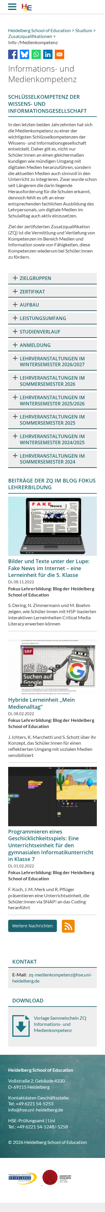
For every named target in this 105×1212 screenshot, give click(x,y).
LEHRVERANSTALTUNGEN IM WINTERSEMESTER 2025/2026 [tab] (52, 400)
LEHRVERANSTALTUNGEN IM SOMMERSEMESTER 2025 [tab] (52, 420)
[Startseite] (27, 8)
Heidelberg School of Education (39, 30)
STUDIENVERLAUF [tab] (40, 331)
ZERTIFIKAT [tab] (32, 291)
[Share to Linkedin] (47, 54)
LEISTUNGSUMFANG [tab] (43, 318)
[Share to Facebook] (13, 54)
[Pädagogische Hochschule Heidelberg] (25, 1183)
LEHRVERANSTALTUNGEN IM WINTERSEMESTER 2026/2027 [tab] (52, 361)
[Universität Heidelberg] (56, 1183)
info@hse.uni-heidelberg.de (35, 1109)
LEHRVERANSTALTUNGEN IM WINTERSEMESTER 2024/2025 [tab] (52, 439)
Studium (83, 30)
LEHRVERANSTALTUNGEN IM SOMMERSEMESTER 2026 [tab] (52, 381)
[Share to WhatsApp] (36, 54)
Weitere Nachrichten (32, 926)
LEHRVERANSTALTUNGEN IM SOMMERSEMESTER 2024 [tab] (52, 459)
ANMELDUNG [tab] (35, 345)
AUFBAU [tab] (29, 305)
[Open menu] (12, 6)
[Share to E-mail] (59, 54)
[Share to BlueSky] (24, 54)
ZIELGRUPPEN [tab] (35, 278)
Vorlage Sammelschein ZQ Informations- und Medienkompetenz (60, 1024)
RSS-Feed (68, 926)
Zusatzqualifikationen (30, 36)
